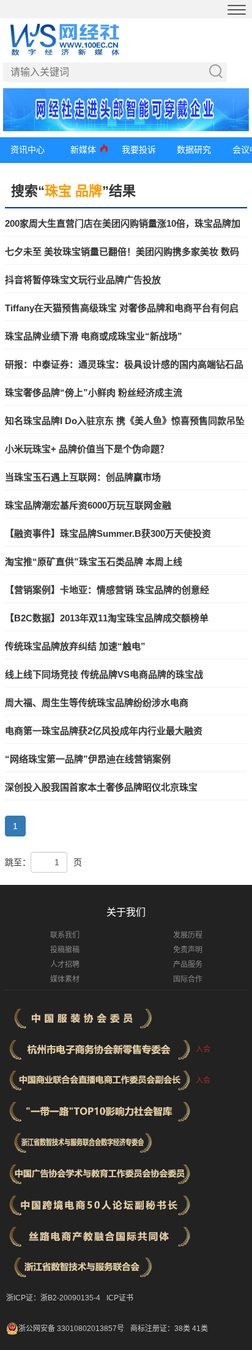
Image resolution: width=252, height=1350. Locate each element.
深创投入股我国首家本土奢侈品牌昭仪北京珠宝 (101, 787)
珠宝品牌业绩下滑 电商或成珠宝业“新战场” (93, 336)
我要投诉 (139, 149)
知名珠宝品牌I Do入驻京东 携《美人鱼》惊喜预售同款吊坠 (125, 420)
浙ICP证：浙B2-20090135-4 (53, 1298)
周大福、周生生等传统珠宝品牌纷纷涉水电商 (96, 702)
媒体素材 (65, 979)
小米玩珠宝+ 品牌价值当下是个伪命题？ (87, 449)
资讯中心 (27, 149)
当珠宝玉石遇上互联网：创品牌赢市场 (83, 477)
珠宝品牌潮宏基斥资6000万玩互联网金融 (88, 505)
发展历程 (187, 935)
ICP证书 (119, 1298)
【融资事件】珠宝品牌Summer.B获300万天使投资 (108, 533)
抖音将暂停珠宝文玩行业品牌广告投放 (83, 280)
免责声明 (187, 950)
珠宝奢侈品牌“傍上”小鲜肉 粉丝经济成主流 (93, 392)
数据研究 (194, 149)
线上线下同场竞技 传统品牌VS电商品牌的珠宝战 (104, 674)
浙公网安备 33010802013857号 (71, 1328)
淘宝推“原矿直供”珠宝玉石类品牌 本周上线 (93, 561)
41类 (200, 1328)
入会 (203, 1049)
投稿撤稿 (65, 950)
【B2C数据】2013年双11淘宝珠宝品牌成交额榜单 (107, 618)
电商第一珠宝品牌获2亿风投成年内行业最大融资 (103, 731)
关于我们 (126, 912)
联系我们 (65, 935)
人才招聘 (65, 964)
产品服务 (187, 964)
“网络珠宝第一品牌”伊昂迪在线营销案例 (88, 759)
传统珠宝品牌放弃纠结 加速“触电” (75, 646)
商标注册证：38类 (161, 1328)
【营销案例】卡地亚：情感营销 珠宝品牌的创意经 (107, 590)
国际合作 (187, 979)
